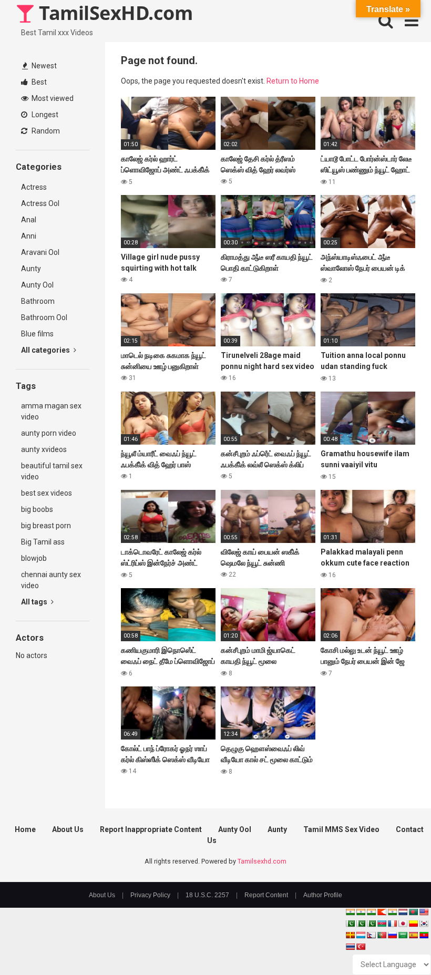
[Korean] (423, 923)
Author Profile (322, 895)
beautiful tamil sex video (52, 471)
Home (25, 829)
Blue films (37, 334)
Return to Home (292, 81)
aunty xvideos (44, 449)
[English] (423, 912)
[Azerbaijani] (381, 923)
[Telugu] (423, 935)
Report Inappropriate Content (151, 829)
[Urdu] (371, 923)
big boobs (37, 509)
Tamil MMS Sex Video (341, 829)
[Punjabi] (360, 923)
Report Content (266, 895)
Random (45, 131)
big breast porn (46, 525)
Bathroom (38, 301)
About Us (68, 829)
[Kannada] (413, 923)
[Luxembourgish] (360, 935)
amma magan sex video (51, 411)
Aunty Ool (37, 285)
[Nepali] (371, 935)
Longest (44, 114)
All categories (46, 350)
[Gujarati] (350, 912)
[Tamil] (371, 912)
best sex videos (46, 493)
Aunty (31, 268)
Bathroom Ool (44, 317)
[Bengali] (413, 912)
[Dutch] (402, 912)
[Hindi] (392, 912)
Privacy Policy (150, 895)
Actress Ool (40, 203)
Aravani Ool (40, 252)
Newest (43, 65)
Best (38, 82)
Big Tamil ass (43, 542)
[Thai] (350, 946)
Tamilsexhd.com (262, 861)
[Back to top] (396, 943)
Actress (34, 187)
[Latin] (350, 935)
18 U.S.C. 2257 (207, 895)
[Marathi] (381, 912)
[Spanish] (413, 935)
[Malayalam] (360, 912)
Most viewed (52, 98)
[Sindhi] (350, 923)
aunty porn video (48, 433)
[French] (392, 923)
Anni (28, 236)
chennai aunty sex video (51, 580)
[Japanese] (402, 923)
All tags (35, 602)
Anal (28, 219)
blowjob (34, 558)
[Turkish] (360, 946)
